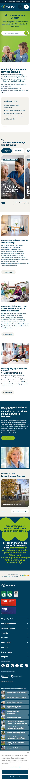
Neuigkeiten (18, 151)
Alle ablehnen (15, 772)
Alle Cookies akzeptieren (15, 777)
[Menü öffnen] (26, 6)
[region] (15, 765)
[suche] (26, 33)
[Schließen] (28, 753)
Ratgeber (7, 151)
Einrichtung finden (9, 119)
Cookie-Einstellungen (15, 767)
